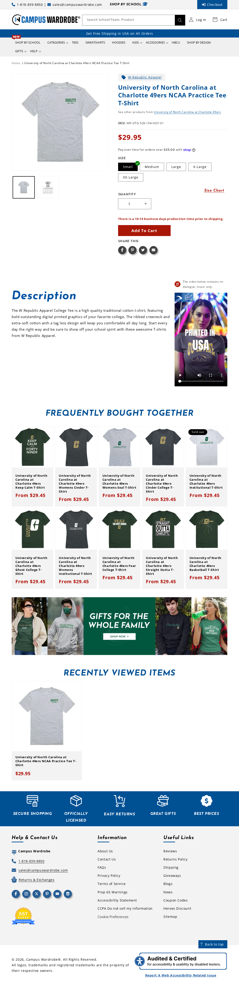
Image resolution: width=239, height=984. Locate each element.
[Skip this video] (179, 297)
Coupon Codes (175, 900)
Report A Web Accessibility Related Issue (180, 975)
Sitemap (170, 916)
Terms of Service (112, 883)
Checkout (215, 4)
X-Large (200, 167)
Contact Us (107, 859)
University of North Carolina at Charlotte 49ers (187, 112)
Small (128, 167)
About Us (105, 851)
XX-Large (130, 177)
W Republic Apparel (145, 77)
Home (16, 63)
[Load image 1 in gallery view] (24, 187)
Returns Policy (175, 859)
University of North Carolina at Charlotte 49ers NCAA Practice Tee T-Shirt (77, 63)
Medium (152, 167)
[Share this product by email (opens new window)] (153, 250)
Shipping (171, 867)
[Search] (180, 20)
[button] (56, 42)
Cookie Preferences (113, 916)
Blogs (167, 883)
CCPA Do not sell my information (125, 908)
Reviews (170, 851)
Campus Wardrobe (42, 959)
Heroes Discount (177, 908)
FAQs (102, 867)
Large (176, 167)
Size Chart (214, 190)
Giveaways (172, 875)
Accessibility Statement (117, 900)
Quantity (127, 194)
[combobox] (133, 20)
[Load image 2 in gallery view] (48, 187)
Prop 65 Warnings (113, 892)
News (167, 892)
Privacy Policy (109, 875)
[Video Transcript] (188, 297)
